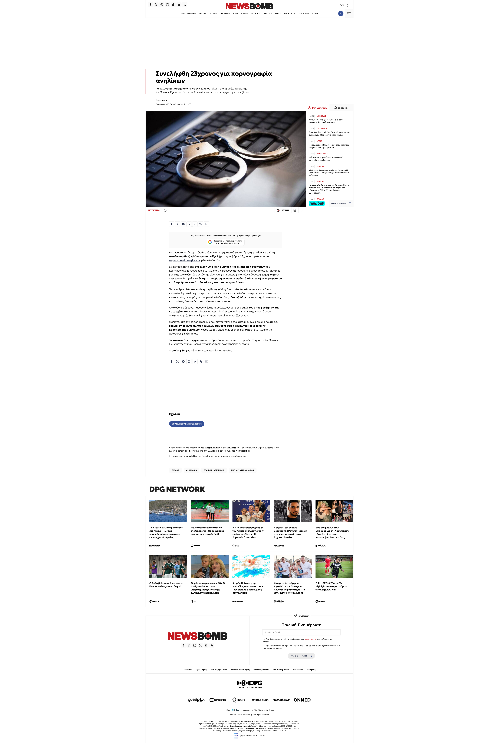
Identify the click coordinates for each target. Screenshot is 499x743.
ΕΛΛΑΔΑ (202, 14)
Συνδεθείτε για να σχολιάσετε (187, 423)
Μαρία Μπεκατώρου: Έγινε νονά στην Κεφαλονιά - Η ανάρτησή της (326, 121)
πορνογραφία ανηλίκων (184, 260)
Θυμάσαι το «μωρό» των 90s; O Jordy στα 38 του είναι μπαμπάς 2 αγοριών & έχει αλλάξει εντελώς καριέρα (208, 588)
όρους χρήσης (311, 639)
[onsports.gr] (217, 700)
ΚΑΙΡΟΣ (278, 14)
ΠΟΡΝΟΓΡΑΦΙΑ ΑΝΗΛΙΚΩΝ (242, 470)
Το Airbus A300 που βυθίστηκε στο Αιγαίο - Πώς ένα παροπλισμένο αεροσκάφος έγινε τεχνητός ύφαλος (166, 532)
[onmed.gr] (302, 700)
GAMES (315, 14)
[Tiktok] (173, 4)
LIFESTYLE (267, 14)
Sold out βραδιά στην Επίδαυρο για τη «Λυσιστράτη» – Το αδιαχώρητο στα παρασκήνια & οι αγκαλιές (332, 532)
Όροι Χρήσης (201, 670)
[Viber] (161, 4)
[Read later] (302, 210)
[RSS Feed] (184, 4)
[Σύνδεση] (341, 13)
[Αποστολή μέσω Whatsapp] (189, 224)
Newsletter (191, 456)
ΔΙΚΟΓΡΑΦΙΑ (191, 470)
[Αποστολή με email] (206, 224)
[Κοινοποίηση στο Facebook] (171, 224)
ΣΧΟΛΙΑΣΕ (284, 210)
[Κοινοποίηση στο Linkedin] (195, 224)
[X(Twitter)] (156, 4)
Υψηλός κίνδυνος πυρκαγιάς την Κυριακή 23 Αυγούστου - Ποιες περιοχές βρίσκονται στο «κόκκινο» (329, 172)
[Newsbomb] (197, 636)
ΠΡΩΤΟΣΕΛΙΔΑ (290, 14)
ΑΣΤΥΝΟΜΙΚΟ (154, 210)
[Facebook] (150, 4)
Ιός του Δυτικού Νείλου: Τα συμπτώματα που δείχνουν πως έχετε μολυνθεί (329, 146)
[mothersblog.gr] (281, 700)
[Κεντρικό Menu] (349, 13)
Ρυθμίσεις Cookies (261, 670)
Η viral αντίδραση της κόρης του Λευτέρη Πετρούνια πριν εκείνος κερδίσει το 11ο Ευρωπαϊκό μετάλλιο (248, 532)
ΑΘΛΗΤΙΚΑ (255, 14)
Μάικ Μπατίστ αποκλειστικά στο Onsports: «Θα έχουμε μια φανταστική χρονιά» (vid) (207, 531)
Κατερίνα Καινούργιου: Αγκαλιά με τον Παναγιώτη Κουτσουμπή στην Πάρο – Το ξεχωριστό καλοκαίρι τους (289, 588)
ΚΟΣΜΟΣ (244, 14)
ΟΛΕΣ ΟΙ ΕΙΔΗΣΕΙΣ (188, 14)
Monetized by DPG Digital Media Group (258, 710)
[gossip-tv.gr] (196, 700)
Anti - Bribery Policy (281, 670)
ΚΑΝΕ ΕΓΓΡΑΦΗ (299, 656)
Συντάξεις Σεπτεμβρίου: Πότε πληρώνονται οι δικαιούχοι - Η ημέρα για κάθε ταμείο (329, 133)
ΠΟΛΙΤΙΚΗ (213, 14)
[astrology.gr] (260, 700)
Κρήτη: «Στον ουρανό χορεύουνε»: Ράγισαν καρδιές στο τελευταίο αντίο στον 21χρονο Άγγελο (290, 532)
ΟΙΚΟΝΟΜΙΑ (225, 14)
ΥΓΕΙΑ (235, 14)
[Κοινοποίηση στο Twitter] (177, 224)
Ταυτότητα (188, 670)
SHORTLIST (304, 14)
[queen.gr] (239, 700)
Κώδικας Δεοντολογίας (240, 670)
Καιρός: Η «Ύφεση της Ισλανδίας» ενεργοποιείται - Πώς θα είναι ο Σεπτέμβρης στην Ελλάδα (247, 588)
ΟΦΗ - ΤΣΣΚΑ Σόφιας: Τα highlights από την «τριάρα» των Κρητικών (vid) (331, 586)
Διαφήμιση (311, 670)
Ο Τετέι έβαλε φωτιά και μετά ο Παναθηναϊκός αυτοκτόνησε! (165, 585)
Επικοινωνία (298, 670)
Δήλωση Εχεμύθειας (219, 670)
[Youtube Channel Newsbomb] (179, 4)
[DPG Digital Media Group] (249, 684)
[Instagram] (167, 4)
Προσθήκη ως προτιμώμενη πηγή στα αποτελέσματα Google (228, 242)
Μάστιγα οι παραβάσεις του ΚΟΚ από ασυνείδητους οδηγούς (326, 158)
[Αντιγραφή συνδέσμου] (294, 210)
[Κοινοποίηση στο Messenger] (183, 224)
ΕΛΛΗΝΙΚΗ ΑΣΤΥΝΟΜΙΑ (214, 470)
